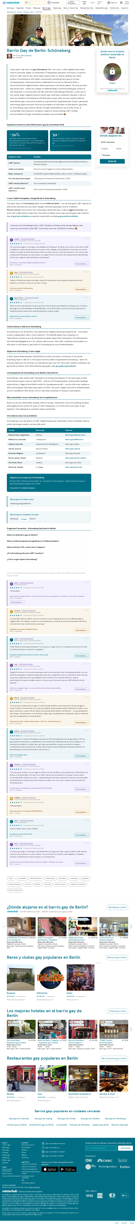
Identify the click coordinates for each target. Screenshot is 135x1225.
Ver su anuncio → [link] (81, 264)
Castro (42, 1200)
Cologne (24, 519)
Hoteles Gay (114, 8)
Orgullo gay (57, 8)
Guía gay (19, 12)
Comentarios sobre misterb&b (28, 1177)
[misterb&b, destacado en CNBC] (104, 1160)
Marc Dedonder (26, 55)
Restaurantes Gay (86, 8)
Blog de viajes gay (119, 1124)
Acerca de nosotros (28, 1145)
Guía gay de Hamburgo (115, 1118)
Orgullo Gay (5, 1157)
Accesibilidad (26, 1147)
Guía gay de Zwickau (90, 1118)
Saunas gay (5, 1150)
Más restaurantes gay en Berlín (114, 1058)
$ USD (117, 1223)
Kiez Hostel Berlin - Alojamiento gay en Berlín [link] (16, 1041)
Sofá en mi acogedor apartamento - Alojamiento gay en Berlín (48, 939)
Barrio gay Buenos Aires (75, 435)
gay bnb (75, 1203)
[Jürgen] (112, 72)
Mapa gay (36, 8)
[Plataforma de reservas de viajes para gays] (9, 1191)
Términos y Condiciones (29, 1164)
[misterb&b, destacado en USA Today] (90, 1166)
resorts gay (61, 1196)
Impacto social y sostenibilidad (7, 1170)
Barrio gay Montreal (73, 467)
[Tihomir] (11, 931)
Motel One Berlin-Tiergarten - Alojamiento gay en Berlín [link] (48, 1041)
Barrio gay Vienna (72, 449)
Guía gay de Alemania (80, 1124)
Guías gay (84, 3)
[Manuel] (73, 931)
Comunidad (55, 3)
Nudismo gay (6, 1160)
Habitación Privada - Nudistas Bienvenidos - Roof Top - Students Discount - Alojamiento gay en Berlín (77, 939)
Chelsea (58, 1200)
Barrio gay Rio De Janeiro (75, 458)
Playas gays (5, 1147)
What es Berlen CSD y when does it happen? (26, 547)
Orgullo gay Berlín (100, 1124)
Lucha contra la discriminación (11, 1176)
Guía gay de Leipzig (43, 1118)
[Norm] (42, 931)
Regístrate (114, 3)
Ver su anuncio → (81, 317)
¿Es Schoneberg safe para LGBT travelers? (25, 553)
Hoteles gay (100, 2)
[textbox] (112, 142)
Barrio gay (47, 8)
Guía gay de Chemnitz (19, 1118)
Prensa (24, 1152)
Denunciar (86, 238)
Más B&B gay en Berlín (117, 907)
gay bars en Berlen (21, 216)
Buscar (112, 161)
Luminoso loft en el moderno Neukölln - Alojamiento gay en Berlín (109, 939)
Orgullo (92, 2)
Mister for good (7, 1173)
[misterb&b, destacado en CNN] (88, 1160)
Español (124, 1223)
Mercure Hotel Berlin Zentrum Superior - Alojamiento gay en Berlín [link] (78, 1041)
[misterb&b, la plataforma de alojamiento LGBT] (10, 2)
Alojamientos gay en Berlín (41, 1124)
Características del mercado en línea (31, 1172)
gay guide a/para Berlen (66, 366)
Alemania (26, 12)
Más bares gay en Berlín (116, 957)
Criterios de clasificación (29, 1169)
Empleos (24, 1150)
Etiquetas (5, 1163)
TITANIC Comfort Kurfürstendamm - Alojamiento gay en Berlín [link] (109, 1041)
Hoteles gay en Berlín (117, 1011)
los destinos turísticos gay (34, 1202)
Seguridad (20, 8)
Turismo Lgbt (6, 1145)
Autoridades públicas (28, 1183)
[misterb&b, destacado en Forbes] (124, 1167)
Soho (76, 1198)
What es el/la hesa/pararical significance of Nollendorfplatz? (33, 541)
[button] (99, 71)
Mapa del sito (38, 1215)
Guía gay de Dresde (66, 1118)
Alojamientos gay (101, 8)
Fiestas (28, 8)
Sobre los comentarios (29, 1167)
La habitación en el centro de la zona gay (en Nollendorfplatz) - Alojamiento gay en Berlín (17, 939)
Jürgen (112, 83)
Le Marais (70, 1200)
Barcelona (32, 1200)
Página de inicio (11, 12)
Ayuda (132, 1223)
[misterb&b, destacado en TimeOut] (122, 1160)
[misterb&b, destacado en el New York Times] (108, 1167)
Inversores (25, 1157)
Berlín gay (10, 8)
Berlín (32, 12)
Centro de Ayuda (34, 1187)
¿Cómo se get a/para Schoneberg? (22, 559)
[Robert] (104, 931)
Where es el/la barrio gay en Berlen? (22, 535)
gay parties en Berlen (69, 216)
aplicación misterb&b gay (58, 1205)
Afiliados (24, 1155)
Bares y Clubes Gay (70, 8)
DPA (23, 1180)
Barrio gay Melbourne (74, 439)
